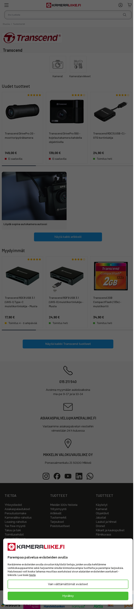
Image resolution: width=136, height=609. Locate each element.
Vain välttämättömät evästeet (68, 584)
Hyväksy (68, 596)
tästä (32, 575)
